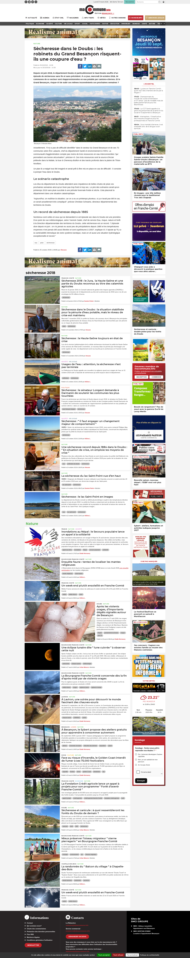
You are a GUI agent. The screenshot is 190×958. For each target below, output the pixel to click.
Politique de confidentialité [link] (149, 955)
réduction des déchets (90, 746)
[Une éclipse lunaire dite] (42, 653)
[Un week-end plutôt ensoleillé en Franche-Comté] (42, 591)
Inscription (141, 377)
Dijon (63, 755)
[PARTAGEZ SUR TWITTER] (85, 66)
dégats (100, 633)
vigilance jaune (84, 687)
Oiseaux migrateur (90, 854)
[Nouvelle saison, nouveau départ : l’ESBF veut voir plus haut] (148, 466)
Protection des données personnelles (41, 931)
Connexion (156, 377)
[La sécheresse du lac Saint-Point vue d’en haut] (42, 481)
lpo (82, 854)
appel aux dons (67, 550)
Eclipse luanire (76, 663)
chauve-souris (67, 717)
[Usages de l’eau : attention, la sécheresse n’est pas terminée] (42, 369)
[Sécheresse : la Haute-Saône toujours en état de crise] (42, 343)
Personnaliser (132, 955)
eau (36, 243)
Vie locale (73, 361)
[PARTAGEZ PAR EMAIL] (94, 66)
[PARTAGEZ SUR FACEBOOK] (80, 66)
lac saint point (67, 484)
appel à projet (67, 798)
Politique (65, 387)
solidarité (105, 550)
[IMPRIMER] (99, 66)
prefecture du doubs (73, 464)
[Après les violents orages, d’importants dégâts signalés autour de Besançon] (60, 612)
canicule (65, 826)
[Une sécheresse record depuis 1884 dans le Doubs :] (42, 452)
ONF (76, 826)
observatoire (79, 573)
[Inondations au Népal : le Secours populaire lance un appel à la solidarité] (42, 537)
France (64, 529)
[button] (159, 2)
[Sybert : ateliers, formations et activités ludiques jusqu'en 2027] (148, 512)
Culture (70, 755)
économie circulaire (75, 746)
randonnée (77, 880)
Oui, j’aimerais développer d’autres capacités (150, 755)
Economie (79, 781)
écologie (65, 854)
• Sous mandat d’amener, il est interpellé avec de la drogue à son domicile (148, 127)
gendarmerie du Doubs (111, 633)
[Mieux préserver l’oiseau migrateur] (42, 844)
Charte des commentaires (36, 929)
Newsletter (33, 945)
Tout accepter (104, 955)
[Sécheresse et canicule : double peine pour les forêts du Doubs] (148, 315)
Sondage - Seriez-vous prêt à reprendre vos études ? (147, 749)
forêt (122, 798)
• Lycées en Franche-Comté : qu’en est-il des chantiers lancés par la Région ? (148, 91)
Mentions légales (33, 937)
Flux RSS (30, 934)
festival (72, 771)
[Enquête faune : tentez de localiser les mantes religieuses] (42, 567)
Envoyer (141, 780)
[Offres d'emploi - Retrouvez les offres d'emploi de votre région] (148, 211)
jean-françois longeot (69, 409)
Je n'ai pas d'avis (144, 765)
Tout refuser (118, 955)
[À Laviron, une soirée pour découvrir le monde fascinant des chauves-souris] (42, 705)
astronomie (66, 663)
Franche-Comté (67, 278)
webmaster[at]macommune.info (77, 951)
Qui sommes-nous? (34, 926)
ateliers (65, 746)
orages (123, 633)
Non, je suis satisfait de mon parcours (148, 761)
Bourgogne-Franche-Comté (72, 559)
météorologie (87, 663)
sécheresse (51, 243)
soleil (80, 594)
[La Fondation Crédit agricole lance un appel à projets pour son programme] (42, 789)
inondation (77, 550)
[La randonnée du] (42, 872)
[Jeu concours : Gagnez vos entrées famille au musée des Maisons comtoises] (148, 631)
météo (64, 594)
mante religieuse (68, 573)
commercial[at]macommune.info (78, 931)
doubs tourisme (67, 880)
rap (104, 771)
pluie (42, 243)
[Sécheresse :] (42, 426)
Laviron (64, 697)
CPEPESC (77, 717)
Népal (85, 550)
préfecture (66, 378)
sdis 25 (100, 635)
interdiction (96, 771)
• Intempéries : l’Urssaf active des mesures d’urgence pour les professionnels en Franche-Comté (147, 119)
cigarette (65, 771)
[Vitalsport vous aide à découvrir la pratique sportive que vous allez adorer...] (148, 253)
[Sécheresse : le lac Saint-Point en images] (42, 502)
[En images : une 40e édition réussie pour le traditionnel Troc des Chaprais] (148, 179)
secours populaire (94, 550)
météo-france (73, 594)
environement (74, 854)
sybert (110, 746)
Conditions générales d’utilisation (39, 940)
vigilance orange (96, 687)
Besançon (65, 727)
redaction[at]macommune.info (77, 925)
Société (64, 361)
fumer (78, 771)
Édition (98, 13)
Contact (30, 923)
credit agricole (77, 798)
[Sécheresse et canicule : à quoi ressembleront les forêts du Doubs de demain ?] (42, 815)
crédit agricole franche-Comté (93, 798)
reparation (103, 746)
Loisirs (73, 727)
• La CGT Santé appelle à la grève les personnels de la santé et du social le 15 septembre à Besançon (148, 111)
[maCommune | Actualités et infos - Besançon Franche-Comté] (95, 9)
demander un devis (77, 937)
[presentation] (134, 574)
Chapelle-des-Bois (68, 864)
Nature (36, 44)
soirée (84, 717)
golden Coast (87, 771)
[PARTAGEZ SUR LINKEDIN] (89, 66)
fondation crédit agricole (112, 798)
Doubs (99, 604)
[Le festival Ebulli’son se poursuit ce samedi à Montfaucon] (148, 598)
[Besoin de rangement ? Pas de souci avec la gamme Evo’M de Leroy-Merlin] (148, 393)
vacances (86, 880)
